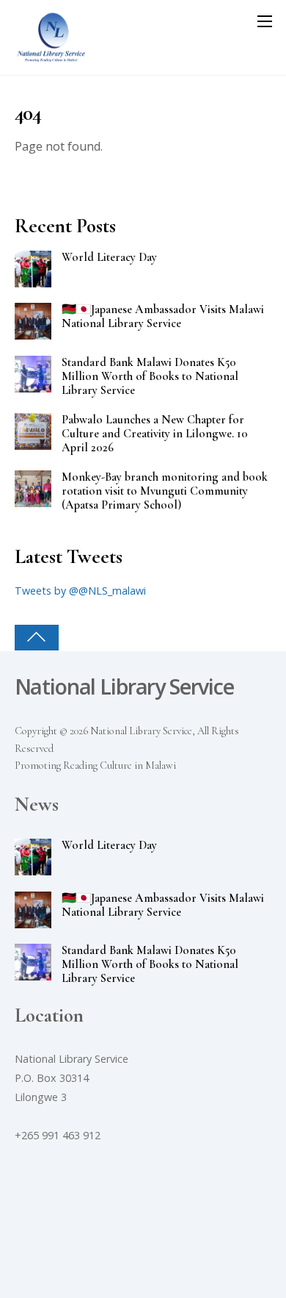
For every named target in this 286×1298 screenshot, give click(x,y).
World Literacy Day (109, 258)
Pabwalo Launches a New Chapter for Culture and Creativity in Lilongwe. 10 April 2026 (155, 434)
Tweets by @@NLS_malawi (80, 591)
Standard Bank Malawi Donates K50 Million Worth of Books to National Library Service (150, 377)
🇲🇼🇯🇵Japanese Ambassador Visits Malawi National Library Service (163, 317)
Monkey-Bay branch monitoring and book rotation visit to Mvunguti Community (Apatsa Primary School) (165, 491)
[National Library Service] (51, 56)
